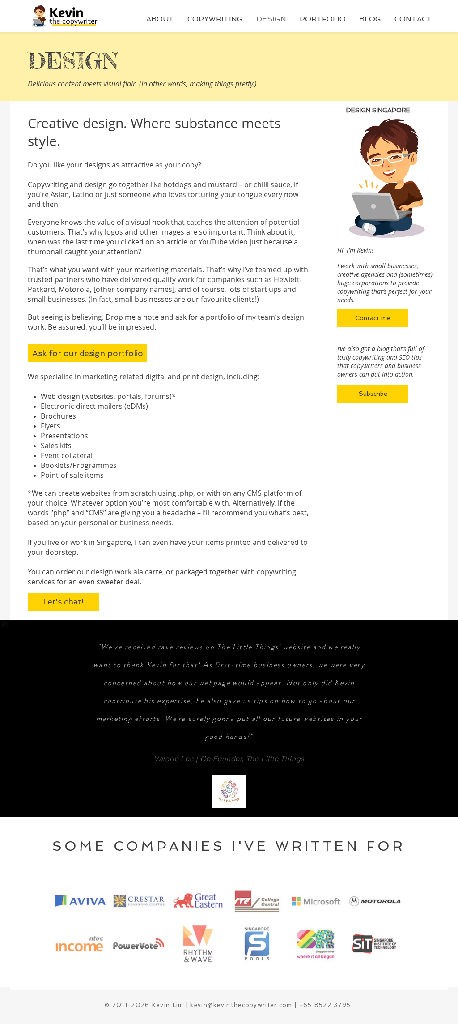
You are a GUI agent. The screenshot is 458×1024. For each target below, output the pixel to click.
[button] (160, 19)
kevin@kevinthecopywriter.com (241, 1005)
